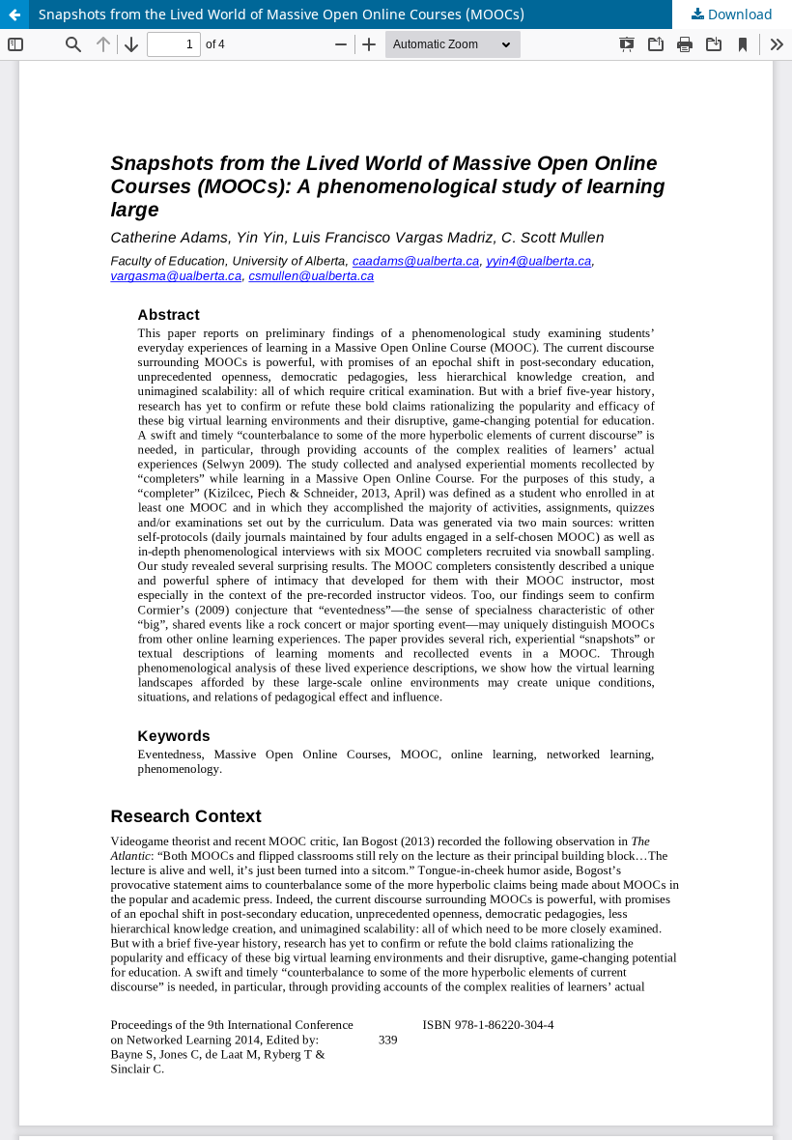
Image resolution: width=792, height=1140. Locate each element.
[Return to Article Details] (14, 14)
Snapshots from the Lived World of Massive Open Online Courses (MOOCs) (281, 14)
